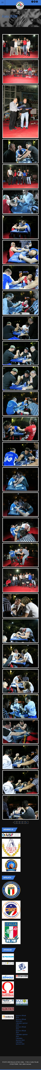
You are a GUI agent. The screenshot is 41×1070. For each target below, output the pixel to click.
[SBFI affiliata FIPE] (11, 932)
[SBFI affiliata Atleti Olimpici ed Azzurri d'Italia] (11, 890)
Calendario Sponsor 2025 (20, 1043)
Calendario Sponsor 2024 (20, 1039)
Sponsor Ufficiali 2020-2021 (21, 1020)
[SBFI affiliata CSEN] (11, 910)
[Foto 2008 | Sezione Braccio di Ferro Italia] (18, 5)
